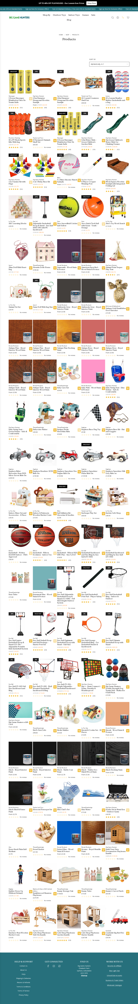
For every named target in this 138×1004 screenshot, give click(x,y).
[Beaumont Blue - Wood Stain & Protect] (45, 578)
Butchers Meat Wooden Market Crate (18, 934)
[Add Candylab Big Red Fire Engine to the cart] (127, 933)
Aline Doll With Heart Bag (17, 268)
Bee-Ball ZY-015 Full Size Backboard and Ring (17, 688)
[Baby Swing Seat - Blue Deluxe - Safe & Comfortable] (117, 371)
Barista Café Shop (113, 513)
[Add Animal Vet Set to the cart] (30, 307)
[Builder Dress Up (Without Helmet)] (20, 875)
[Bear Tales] (20, 578)
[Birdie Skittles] (69, 714)
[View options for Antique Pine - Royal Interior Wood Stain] (55, 348)
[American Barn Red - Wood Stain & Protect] (93, 251)
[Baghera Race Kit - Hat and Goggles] (117, 413)
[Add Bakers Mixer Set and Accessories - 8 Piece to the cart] (30, 513)
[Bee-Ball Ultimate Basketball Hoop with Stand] (117, 624)
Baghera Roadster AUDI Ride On (43, 472)
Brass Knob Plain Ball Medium (18, 850)
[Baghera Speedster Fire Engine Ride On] (69, 455)
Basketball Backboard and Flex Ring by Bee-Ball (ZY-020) (90, 555)
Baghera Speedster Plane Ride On (89, 472)
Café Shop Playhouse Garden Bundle (66, 934)
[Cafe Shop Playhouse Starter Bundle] (93, 916)
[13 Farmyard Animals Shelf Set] (45, 124)
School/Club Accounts (114, 975)
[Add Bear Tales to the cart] (30, 595)
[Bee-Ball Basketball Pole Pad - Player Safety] (93, 578)
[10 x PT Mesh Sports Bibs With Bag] (20, 124)
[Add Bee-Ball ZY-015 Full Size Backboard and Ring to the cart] (30, 687)
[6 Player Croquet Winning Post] (93, 165)
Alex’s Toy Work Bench (115, 223)
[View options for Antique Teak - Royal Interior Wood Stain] (55, 388)
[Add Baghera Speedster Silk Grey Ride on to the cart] (127, 471)
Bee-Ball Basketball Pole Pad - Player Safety (91, 595)
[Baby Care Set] (69, 371)
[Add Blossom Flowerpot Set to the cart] (55, 810)
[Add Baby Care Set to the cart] (79, 388)
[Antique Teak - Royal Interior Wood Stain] (45, 371)
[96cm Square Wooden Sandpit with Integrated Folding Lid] (117, 165)
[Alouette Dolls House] (45, 251)
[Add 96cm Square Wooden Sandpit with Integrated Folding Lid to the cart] (127, 182)
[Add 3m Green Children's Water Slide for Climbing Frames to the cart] (127, 140)
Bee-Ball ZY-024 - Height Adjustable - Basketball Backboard (66, 686)
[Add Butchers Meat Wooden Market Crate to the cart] (30, 933)
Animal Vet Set (14, 307)
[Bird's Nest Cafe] (45, 714)
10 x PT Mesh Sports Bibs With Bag (17, 141)
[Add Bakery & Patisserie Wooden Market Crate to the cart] (55, 513)
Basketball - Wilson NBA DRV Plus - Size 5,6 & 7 (67, 554)
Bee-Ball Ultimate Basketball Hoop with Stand (114, 642)
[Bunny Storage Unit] (69, 875)
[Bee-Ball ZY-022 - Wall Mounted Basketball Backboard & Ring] (45, 670)
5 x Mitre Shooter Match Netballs (67, 181)
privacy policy (12, 1000)
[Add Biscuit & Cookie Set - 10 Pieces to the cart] (103, 730)
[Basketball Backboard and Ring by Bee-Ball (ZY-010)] (117, 536)
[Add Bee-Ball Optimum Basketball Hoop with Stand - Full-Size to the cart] (79, 641)
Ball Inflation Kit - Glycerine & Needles (65, 514)
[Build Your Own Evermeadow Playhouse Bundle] (117, 833)
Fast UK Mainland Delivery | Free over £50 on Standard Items (68, 9)
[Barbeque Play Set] (93, 497)
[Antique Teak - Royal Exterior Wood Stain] (20, 371)
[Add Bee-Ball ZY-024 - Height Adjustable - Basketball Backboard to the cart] (79, 685)
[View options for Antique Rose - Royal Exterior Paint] (103, 348)
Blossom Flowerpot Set (42, 809)
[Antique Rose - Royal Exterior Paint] (93, 332)
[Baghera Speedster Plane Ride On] (93, 455)
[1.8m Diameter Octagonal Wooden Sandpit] (69, 82)
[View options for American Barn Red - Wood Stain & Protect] (103, 268)
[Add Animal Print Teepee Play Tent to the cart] (127, 268)
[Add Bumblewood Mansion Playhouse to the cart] (55, 893)
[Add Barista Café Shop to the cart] (127, 513)
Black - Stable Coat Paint (65, 771)
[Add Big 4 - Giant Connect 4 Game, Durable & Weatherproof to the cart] (103, 687)
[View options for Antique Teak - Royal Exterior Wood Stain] (30, 388)
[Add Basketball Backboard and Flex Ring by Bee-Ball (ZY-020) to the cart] (103, 553)
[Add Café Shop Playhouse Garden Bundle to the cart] (79, 933)
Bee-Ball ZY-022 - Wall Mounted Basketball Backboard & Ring (42, 688)
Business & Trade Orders (114, 980)
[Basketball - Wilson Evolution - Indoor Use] (45, 536)
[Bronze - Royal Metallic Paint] (93, 833)
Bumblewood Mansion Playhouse (42, 894)
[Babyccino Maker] (45, 413)
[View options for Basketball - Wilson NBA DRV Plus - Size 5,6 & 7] (79, 553)
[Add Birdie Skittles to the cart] (79, 730)
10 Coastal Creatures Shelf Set (90, 99)
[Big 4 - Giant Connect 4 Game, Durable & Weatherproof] (93, 670)
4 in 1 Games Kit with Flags (17, 183)
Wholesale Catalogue (114, 985)
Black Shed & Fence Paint (17, 810)
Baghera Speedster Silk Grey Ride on (115, 472)
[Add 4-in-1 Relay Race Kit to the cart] (55, 182)
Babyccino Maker (40, 429)
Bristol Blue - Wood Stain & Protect (65, 850)
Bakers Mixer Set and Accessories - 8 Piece (17, 514)
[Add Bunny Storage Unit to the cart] (79, 891)
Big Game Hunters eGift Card (18, 723)
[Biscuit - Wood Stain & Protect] (117, 714)
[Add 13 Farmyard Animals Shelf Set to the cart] (55, 140)
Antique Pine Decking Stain (66, 349)
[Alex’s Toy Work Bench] (117, 207)
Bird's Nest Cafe (39, 730)
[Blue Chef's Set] (69, 793)
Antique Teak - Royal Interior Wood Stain (41, 389)
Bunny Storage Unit (65, 891)
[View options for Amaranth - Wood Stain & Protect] (79, 268)
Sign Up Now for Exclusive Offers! (31, 9)
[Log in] (117, 17)
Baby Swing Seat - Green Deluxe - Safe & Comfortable (18, 431)
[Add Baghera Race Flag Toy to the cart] (103, 430)
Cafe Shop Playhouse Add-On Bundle (42, 934)
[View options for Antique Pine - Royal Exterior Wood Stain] (30, 348)
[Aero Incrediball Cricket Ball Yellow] (69, 207)
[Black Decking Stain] (117, 753)
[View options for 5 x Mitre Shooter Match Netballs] (79, 180)
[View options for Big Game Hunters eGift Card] (30, 722)
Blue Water (86, 809)
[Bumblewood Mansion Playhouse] (45, 875)
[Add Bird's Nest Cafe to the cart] (55, 730)
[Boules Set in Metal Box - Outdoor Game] (117, 793)
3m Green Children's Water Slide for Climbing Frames (114, 142)
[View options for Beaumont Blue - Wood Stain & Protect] (55, 595)
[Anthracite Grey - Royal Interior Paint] (93, 291)
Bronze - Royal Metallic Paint (91, 850)
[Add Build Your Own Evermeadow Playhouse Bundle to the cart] (127, 850)
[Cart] (128, 17)
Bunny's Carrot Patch (114, 891)
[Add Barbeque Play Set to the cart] (103, 513)
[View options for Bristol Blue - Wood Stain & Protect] (79, 850)
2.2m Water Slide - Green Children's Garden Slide (89, 142)
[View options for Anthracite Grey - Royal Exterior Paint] (79, 307)
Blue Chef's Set (63, 809)
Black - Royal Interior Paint (42, 771)
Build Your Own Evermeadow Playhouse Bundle (116, 851)
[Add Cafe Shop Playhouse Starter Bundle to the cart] (103, 933)
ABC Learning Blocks (17, 223)
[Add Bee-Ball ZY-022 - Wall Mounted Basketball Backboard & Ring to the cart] (55, 687)
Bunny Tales (86, 891)
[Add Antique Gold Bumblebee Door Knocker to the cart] (127, 309)
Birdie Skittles (63, 730)
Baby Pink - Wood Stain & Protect (91, 389)
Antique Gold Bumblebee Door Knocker (116, 309)
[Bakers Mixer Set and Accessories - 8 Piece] (20, 497)
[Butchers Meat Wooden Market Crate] (20, 916)
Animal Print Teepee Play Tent (114, 268)
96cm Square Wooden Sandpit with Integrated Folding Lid (115, 184)
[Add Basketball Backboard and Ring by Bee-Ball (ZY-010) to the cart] (127, 553)
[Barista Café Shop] (117, 497)
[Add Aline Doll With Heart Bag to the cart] (30, 268)
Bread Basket (38, 849)
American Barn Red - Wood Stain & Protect (90, 268)
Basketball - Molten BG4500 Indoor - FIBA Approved (18, 555)
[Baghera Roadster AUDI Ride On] (45, 455)
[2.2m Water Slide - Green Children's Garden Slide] (93, 124)
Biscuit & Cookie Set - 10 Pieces (91, 731)
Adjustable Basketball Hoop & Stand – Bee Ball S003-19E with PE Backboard (43, 226)
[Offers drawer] (122, 17)
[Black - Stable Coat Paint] (69, 753)
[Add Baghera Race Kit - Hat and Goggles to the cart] (127, 430)
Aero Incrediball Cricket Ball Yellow (67, 224)
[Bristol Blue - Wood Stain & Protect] (69, 833)
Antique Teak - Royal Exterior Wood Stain (17, 389)
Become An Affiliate (114, 966)
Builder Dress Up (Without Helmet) (16, 892)
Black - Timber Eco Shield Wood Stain (89, 771)
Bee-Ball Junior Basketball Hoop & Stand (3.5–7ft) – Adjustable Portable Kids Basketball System (18, 644)
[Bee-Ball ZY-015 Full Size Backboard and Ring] (20, 670)
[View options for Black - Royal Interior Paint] (55, 770)
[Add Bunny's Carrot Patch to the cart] (127, 891)
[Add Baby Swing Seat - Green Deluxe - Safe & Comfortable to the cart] (30, 430)
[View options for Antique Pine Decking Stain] (79, 348)
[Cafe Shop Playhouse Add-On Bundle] (45, 916)
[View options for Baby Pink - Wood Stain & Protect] (103, 388)
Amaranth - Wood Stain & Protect (67, 268)
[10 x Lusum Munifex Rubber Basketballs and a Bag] (117, 82)
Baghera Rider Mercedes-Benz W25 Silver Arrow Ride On (17, 473)
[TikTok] (59, 966)
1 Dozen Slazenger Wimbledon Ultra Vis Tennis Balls (17, 100)
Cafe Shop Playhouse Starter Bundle (90, 934)
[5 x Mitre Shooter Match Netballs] (69, 164)
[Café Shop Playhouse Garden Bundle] (69, 916)
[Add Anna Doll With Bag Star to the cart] (55, 307)
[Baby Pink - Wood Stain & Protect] (93, 371)
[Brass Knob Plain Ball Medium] (20, 833)
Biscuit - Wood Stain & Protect (115, 731)
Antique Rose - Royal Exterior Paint (90, 349)
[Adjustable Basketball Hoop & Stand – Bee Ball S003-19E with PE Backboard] (45, 207)
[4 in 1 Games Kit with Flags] (20, 165)
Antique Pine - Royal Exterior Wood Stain (17, 349)
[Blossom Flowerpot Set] (45, 793)
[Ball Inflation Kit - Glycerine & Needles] (69, 497)
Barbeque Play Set (88, 513)
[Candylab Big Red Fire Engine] (117, 916)
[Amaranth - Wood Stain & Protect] (69, 251)
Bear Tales (13, 594)
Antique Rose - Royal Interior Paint (114, 349)
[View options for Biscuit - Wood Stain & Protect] (127, 730)
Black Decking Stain (114, 770)
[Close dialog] (48, 954)
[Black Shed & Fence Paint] (20, 793)
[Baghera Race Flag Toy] (93, 413)
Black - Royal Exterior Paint (18, 771)
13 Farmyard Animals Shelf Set (41, 141)
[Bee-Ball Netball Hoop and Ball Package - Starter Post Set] (45, 624)
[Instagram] (53, 966)
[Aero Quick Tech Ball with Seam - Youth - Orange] (93, 207)
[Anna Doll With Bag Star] (45, 291)
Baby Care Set (63, 388)
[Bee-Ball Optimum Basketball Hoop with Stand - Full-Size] (69, 624)
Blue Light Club (114, 971)
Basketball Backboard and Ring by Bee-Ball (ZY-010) (115, 555)
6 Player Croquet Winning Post (88, 183)
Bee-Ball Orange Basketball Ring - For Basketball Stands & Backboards (90, 643)
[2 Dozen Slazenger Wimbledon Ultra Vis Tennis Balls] (69, 124)
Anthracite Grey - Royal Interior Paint (91, 308)
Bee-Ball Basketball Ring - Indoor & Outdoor (114, 596)
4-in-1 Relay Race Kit (41, 182)
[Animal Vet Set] (20, 291)
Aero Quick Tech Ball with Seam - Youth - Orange (90, 225)
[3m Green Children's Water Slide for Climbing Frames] (117, 124)
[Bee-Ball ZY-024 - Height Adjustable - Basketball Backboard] (69, 669)
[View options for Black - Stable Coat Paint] (79, 770)
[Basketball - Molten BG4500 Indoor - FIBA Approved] (20, 536)
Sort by (92, 59)
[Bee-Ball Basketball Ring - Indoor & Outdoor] (117, 578)
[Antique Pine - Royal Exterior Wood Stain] (20, 332)
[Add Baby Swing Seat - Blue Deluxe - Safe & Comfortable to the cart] (127, 388)
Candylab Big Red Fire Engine (115, 934)
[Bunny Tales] (93, 875)
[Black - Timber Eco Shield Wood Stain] (93, 753)
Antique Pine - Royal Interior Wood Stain (41, 349)
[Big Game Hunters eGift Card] (20, 710)
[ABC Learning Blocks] (20, 207)
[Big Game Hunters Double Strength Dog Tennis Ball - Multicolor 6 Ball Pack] (117, 670)
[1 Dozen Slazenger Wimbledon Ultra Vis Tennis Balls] (20, 82)
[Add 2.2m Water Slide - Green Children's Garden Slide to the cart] (103, 140)
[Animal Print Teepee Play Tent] (117, 251)
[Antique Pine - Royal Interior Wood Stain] (45, 332)
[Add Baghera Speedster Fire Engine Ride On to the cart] (79, 471)
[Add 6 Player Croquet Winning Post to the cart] (103, 182)
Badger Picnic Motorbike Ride (63, 430)
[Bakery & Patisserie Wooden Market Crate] (45, 497)
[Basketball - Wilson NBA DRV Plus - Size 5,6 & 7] (69, 536)
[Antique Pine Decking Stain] (69, 332)
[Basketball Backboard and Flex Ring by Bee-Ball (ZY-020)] (93, 536)
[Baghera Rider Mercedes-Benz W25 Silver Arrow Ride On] (20, 455)
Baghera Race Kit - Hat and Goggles (115, 430)
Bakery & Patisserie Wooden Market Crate (42, 514)
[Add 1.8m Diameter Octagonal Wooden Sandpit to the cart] (79, 98)
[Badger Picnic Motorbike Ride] (69, 413)
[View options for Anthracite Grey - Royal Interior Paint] (103, 307)
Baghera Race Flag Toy (90, 429)
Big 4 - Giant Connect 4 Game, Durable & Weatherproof (90, 688)
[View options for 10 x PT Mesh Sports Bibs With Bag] (30, 140)
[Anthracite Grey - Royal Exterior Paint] (69, 291)
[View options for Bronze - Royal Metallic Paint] (103, 850)
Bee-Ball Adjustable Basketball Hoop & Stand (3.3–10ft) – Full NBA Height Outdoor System (66, 598)
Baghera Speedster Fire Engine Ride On (67, 472)
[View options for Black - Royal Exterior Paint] (30, 770)
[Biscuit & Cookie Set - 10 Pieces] (93, 714)
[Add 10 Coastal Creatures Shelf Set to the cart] (103, 98)
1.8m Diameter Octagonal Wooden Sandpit (65, 100)
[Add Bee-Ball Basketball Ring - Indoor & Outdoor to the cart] (127, 595)
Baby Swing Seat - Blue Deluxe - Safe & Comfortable (115, 390)
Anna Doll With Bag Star (43, 307)
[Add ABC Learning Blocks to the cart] (30, 224)
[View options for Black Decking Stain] (127, 770)
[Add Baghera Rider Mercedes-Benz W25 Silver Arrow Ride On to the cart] (30, 471)
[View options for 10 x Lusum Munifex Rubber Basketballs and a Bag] (127, 98)
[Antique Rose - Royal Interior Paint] (117, 332)
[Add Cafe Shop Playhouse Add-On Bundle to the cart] (55, 933)
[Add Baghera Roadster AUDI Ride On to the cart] (55, 471)
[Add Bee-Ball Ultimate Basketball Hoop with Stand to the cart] (127, 641)
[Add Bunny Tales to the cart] (103, 891)
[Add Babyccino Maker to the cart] (55, 430)
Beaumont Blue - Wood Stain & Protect (42, 595)
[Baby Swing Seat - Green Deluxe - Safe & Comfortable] (20, 413)
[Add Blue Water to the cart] (103, 810)
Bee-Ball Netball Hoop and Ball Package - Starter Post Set (42, 642)
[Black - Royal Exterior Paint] (20, 753)
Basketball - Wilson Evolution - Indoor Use (42, 554)
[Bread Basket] (45, 833)
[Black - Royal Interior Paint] (45, 753)
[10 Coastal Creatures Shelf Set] (93, 82)
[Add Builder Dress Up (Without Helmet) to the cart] (30, 891)
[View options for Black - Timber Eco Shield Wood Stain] (103, 770)
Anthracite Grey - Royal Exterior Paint (67, 308)
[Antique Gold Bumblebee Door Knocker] (117, 291)
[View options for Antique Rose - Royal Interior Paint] (127, 348)
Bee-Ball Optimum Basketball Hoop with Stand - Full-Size (66, 642)
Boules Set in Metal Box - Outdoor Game (115, 810)
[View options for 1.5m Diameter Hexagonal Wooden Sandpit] (55, 98)
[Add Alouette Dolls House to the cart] (55, 268)
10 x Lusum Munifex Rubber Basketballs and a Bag (115, 100)
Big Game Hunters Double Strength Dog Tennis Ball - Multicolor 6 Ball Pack (115, 689)
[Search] (112, 17)
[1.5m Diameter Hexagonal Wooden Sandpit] (45, 82)
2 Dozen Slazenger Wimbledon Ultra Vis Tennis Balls (65, 142)
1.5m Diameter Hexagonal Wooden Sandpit (41, 100)
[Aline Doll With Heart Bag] (20, 251)
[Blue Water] (93, 793)
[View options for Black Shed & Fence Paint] (30, 810)
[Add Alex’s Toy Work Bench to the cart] (127, 224)
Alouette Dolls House (41, 267)
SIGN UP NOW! (26, 990)
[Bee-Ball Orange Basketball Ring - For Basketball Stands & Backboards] (93, 624)
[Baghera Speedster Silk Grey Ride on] (117, 455)
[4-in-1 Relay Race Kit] (45, 165)
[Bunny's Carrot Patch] (117, 875)
